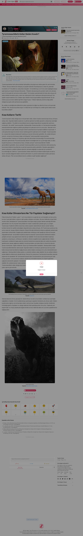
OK (41, 274)
